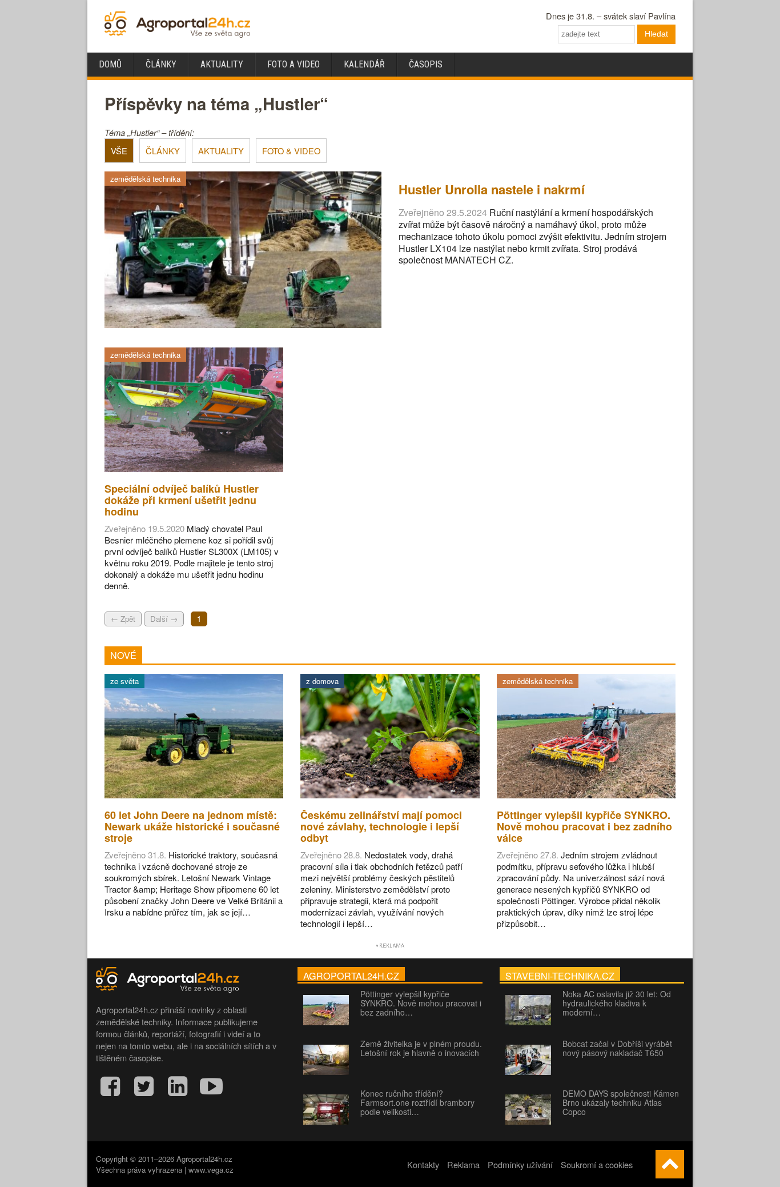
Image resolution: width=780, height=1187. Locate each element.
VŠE (119, 151)
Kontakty (423, 1164)
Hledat (656, 33)
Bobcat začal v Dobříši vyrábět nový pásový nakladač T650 (617, 1048)
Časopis (426, 64)
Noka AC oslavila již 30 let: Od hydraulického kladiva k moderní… (616, 1003)
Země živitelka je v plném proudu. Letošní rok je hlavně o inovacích (421, 1048)
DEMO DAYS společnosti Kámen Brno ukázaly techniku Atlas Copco (620, 1102)
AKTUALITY (221, 151)
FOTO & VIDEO (291, 151)
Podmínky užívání (520, 1164)
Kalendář (364, 64)
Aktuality (221, 64)
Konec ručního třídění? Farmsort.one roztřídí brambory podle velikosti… (417, 1102)
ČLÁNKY (163, 151)
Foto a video (293, 64)
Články (161, 64)
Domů (110, 64)
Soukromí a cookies (597, 1164)
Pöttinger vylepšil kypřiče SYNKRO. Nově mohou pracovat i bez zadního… (420, 1003)
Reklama (463, 1164)
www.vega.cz (211, 1169)
